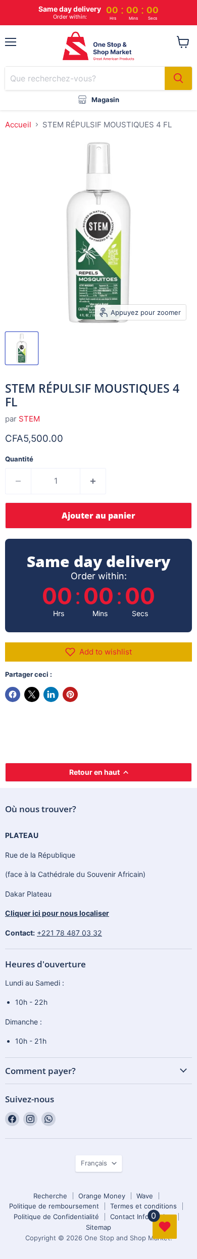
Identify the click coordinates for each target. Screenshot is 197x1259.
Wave (144, 1196)
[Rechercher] (178, 78)
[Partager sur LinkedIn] (51, 694)
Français (94, 1163)
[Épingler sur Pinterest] (70, 694)
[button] (98, 652)
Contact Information (141, 1217)
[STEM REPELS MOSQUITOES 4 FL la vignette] (22, 348)
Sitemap (98, 1227)
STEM (29, 419)
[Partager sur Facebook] (12, 694)
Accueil (18, 124)
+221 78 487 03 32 (69, 932)
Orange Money (101, 1196)
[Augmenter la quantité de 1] (93, 481)
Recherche (50, 1196)
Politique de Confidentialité (56, 1217)
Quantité (19, 459)
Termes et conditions (143, 1206)
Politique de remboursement (54, 1206)
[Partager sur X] (31, 694)
